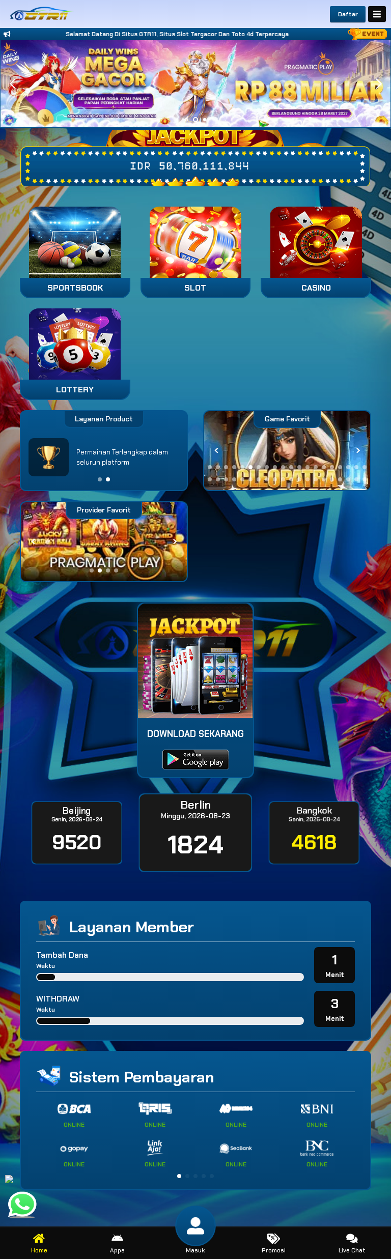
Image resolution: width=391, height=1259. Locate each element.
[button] (378, 84)
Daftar (348, 14)
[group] (287, 450)
